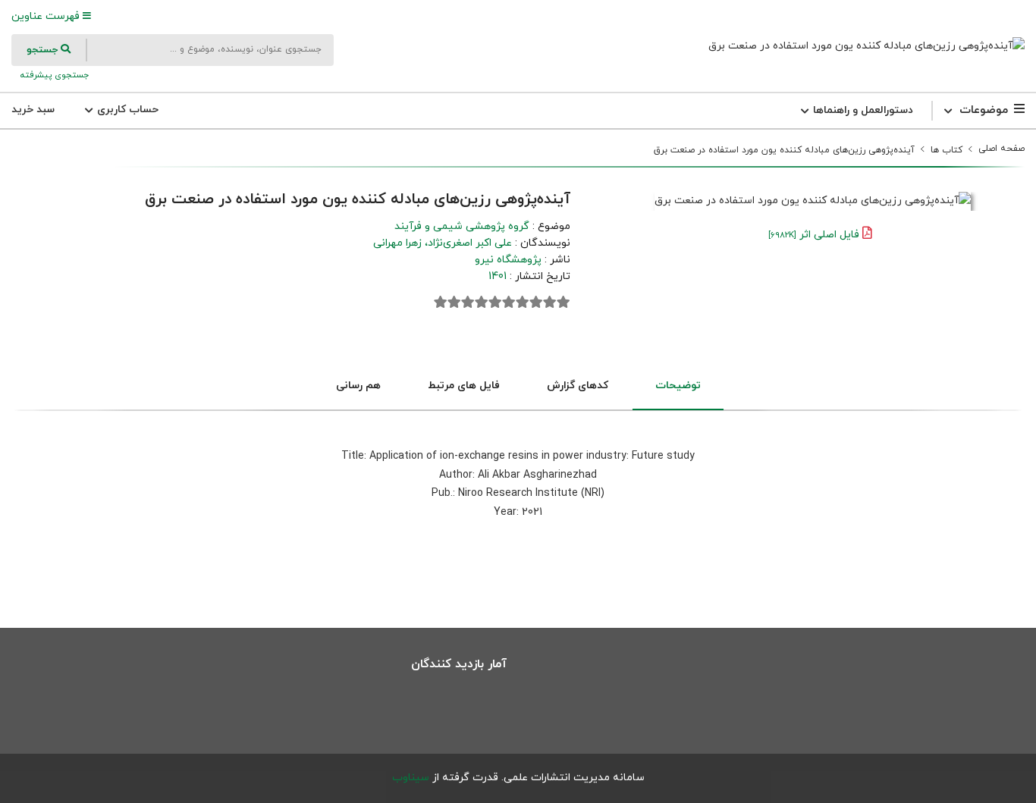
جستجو (44, 50)
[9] (454, 302)
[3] (536, 302)
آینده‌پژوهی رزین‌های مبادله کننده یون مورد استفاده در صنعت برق (784, 150)
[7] (481, 302)
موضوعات (983, 110)
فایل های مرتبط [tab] (464, 385)
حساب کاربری (126, 109)
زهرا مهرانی (397, 243)
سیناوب (410, 777)
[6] (495, 302)
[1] (563, 302)
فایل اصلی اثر (813, 234)
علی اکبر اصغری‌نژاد (470, 243)
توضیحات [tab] (678, 385)
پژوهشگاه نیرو (508, 260)
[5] (509, 302)
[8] (468, 302)
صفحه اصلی (1001, 149)
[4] (522, 302)
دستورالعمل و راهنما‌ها (861, 110)
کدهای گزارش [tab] (577, 385)
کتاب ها (946, 150)
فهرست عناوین (47, 16)
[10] (440, 302)
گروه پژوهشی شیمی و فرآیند (461, 226)
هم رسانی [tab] (358, 385)
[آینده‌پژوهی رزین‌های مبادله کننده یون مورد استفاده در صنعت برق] (866, 45)
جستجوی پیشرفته (53, 75)
